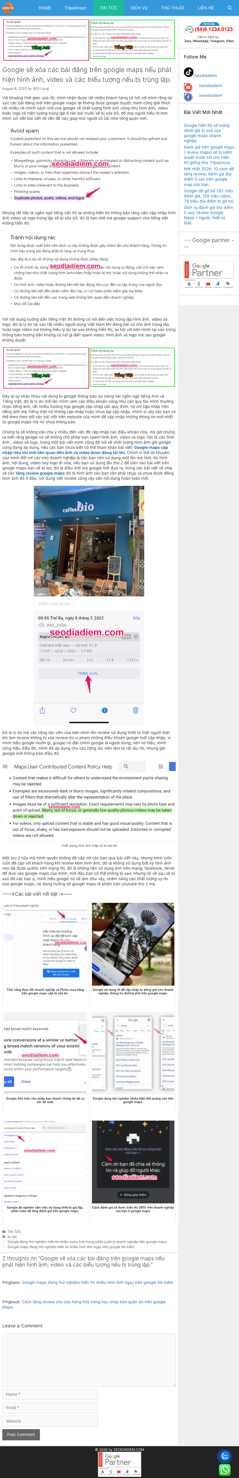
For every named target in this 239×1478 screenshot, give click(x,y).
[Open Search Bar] (230, 8)
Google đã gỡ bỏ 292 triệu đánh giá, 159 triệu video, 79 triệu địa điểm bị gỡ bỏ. (209, 196)
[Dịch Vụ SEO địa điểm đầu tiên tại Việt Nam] (9, 8)
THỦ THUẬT (173, 7)
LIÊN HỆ (206, 7)
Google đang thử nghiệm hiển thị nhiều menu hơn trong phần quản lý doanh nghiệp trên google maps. (87, 1242)
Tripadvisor (75, 7)
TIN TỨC (108, 7)
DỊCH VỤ (139, 7)
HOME (45, 7)
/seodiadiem (205, 75)
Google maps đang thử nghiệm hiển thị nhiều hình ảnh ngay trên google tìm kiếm (70, 1247)
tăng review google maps (40, 473)
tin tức (12, 1237)
